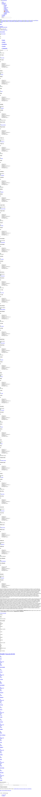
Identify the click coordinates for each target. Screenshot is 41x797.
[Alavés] (1, 20)
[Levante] (33, 20)
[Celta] (17, 20)
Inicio (3, 2)
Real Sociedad (2, 31)
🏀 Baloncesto (6, 11)
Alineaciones (6, 7)
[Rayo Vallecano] (9, 21)
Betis (1, 24)
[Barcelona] (12, 20)
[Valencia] (27, 21)
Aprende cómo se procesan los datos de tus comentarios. (23, 788)
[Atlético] (8, 20)
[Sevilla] (23, 21)
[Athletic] (4, 20)
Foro (3, 16)
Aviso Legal (4, 794)
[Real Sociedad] (19, 21)
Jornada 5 (1, 26)
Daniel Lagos (5, 29)
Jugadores (3, 14)
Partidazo (5, 13)
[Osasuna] (2, 21)
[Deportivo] (20, 20)
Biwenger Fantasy (7, 12)
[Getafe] (30, 20)
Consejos (5, 4)
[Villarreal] (31, 21)
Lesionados (6, 9)
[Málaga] (36, 20)
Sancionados (6, 10)
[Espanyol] (27, 20)
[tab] (21, 40)
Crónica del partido (3, 613)
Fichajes (5, 5)
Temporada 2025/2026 (3, 27)
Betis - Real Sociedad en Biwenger (5, 790)
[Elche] (23, 20)
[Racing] (5, 21)
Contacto (3, 795)
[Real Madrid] (14, 21)
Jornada (5, 8)
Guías (5, 6)
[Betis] (15, 20)
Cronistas (3, 15)
